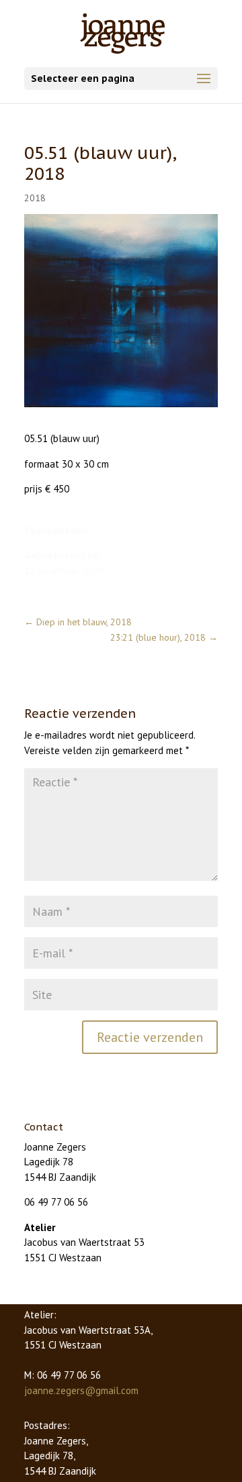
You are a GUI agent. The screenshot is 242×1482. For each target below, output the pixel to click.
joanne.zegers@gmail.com (81, 1390)
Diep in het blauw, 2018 (78, 622)
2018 (35, 198)
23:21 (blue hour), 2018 (164, 637)
